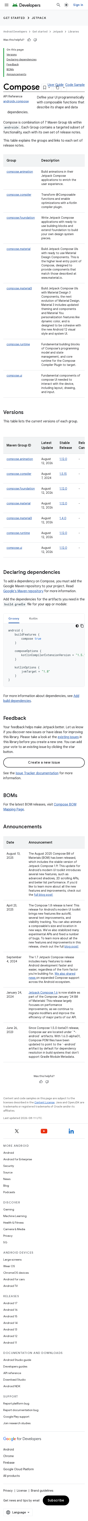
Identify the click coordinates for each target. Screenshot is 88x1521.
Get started (14, 18)
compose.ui (14, 375)
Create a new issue (44, 762)
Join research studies (16, 1423)
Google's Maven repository (23, 591)
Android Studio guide (17, 1360)
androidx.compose (16, 101)
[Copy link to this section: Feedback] (30, 718)
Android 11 (10, 1342)
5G (5, 1242)
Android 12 (10, 1336)
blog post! (71, 946)
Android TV (10, 1286)
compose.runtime (18, 344)
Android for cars (14, 1279)
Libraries (73, 31)
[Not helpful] (35, 40)
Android (8, 1153)
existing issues (68, 737)
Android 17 (10, 1303)
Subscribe (56, 1500)
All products (11, 1476)
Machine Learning (15, 1216)
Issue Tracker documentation (37, 773)
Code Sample (75, 85)
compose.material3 (19, 288)
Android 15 (10, 1316)
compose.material (18, 249)
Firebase (9, 1462)
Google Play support (16, 1416)
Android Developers (15, 31)
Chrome (8, 1456)
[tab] (13, 618)
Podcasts (9, 1192)
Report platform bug (16, 1403)
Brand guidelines (42, 1490)
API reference (12, 1373)
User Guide (56, 85)
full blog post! (43, 895)
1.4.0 (63, 518)
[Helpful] (29, 40)
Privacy (7, 1236)
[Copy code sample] (82, 625)
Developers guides (15, 1366)
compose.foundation (21, 218)
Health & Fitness (13, 1222)
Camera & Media (14, 1229)
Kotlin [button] (33, 618)
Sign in (78, 5)
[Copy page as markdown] (57, 87)
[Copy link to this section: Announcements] (46, 827)
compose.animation (20, 171)
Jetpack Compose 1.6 (43, 992)
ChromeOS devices (16, 1273)
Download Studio (14, 1379)
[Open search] (58, 4)
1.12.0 (63, 459)
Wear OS (9, 1266)
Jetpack (39, 18)
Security (8, 1166)
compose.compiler (19, 194)
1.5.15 (63, 474)
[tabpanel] (44, 655)
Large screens (12, 1259)
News (6, 1179)
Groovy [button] (13, 618)
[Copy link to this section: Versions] (28, 412)
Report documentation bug (20, 1410)
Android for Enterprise (17, 1159)
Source (7, 1172)
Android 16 (10, 1310)
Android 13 (10, 1329)
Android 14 (10, 1323)
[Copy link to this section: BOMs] (21, 795)
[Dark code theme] (77, 625)
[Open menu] (6, 5)
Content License (44, 1102)
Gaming (8, 1209)
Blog (6, 1185)
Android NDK (11, 1386)
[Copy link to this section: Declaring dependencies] (64, 572)
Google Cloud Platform (18, 1469)
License (22, 1490)
